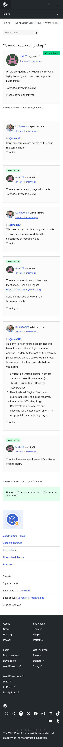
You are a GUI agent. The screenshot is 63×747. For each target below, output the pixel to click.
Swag (37, 666)
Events (37, 655)
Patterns (38, 639)
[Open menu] (58, 4)
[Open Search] (49, 4)
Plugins (37, 634)
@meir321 (15, 138)
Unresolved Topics (13, 557)
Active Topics (10, 550)
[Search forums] (36, 32)
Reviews (8, 564)
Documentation (11, 655)
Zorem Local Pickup (31, 22)
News (6, 629)
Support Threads (12, 542)
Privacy (7, 639)
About (6, 623)
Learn (6, 649)
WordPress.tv (12, 666)
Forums (6, 14)
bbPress (9, 687)
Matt (7, 681)
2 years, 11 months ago (31, 61)
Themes (37, 629)
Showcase (39, 623)
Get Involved (40, 649)
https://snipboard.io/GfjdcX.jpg (23, 289)
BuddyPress (11, 692)
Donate (38, 660)
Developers (9, 660)
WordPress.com (13, 676)
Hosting (7, 634)
